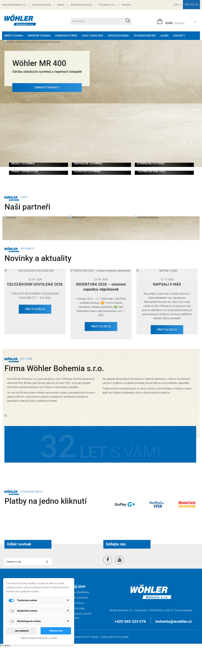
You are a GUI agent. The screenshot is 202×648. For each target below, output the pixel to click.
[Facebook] (108, 559)
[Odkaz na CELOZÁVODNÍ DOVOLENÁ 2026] (35, 271)
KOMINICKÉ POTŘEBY (66, 35)
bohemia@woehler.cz (174, 621)
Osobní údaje (77, 608)
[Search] (128, 21)
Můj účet (77, 586)
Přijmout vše (55, 631)
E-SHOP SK (126, 5)
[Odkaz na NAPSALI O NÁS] (167, 271)
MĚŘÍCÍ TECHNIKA (13, 35)
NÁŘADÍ (60, 5)
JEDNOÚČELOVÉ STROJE (81, 5)
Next (192, 143)
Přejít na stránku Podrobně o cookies (38, 638)
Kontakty (179, 35)
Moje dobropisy (79, 597)
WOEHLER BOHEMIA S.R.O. (14, 5)
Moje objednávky (79, 592)
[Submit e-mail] (47, 561)
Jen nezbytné (22, 631)
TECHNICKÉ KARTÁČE (41, 5)
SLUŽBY (164, 35)
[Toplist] (5, 645)
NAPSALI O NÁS (167, 284)
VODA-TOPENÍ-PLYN (92, 35)
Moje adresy (77, 602)
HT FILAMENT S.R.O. (107, 5)
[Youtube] (119, 559)
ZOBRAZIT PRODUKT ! (47, 87)
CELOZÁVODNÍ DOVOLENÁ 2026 (35, 284)
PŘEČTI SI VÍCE (34, 309)
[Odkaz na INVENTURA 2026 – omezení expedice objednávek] (101, 271)
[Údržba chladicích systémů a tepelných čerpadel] (101, 94)
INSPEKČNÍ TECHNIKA (39, 35)
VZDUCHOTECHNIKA (118, 35)
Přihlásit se (191, 4)
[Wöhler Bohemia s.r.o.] (35, 20)
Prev (184, 143)
